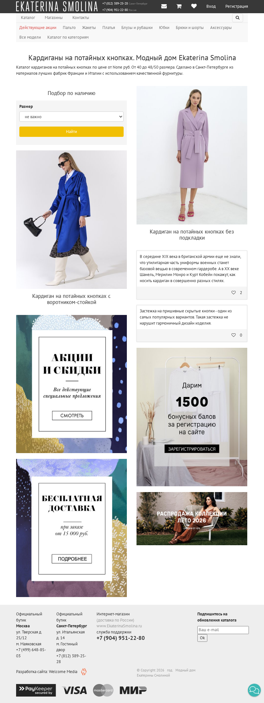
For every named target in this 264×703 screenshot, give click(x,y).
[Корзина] (179, 6)
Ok (202, 638)
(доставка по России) (115, 620)
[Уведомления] (164, 6)
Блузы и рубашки (137, 27)
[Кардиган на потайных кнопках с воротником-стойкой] (71, 219)
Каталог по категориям (68, 37)
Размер (26, 106)
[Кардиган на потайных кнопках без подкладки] (192, 155)
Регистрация (236, 6)
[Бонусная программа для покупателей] (192, 417)
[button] (254, 690)
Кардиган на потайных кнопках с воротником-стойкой (71, 299)
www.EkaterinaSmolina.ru (119, 626)
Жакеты (89, 27)
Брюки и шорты (190, 27)
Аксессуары (221, 27)
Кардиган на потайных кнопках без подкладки (192, 234)
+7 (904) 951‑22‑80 (115, 10)
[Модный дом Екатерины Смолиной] (56, 6)
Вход (211, 6)
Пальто (69, 27)
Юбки (164, 27)
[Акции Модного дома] (71, 384)
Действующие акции (37, 27)
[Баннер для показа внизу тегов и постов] (192, 518)
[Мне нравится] (194, 6)
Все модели (30, 37)
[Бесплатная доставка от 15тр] (71, 528)
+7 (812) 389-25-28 (115, 3)
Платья (108, 27)
